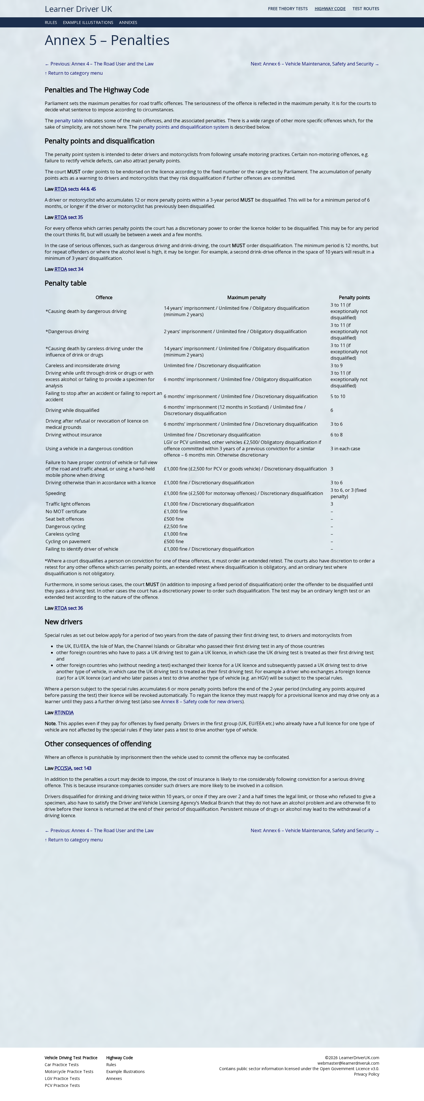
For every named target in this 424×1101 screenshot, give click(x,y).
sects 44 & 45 (75, 189)
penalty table (69, 120)
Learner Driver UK (78, 8)
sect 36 (69, 608)
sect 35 (69, 217)
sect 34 (69, 269)
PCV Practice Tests (62, 1085)
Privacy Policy (366, 1074)
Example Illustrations (125, 1071)
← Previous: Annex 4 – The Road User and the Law (99, 64)
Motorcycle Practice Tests (69, 1071)
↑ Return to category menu (74, 73)
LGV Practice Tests (62, 1078)
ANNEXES (128, 22)
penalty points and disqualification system (183, 127)
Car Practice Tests (62, 1064)
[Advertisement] (212, 943)
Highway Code (330, 8)
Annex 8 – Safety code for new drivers (201, 701)
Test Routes (365, 8)
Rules (111, 1064)
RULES (51, 22)
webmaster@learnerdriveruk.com (348, 1063)
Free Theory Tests (288, 8)
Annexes (114, 1078)
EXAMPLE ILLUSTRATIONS (88, 22)
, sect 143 (73, 768)
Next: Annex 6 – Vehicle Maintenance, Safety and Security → (315, 64)
